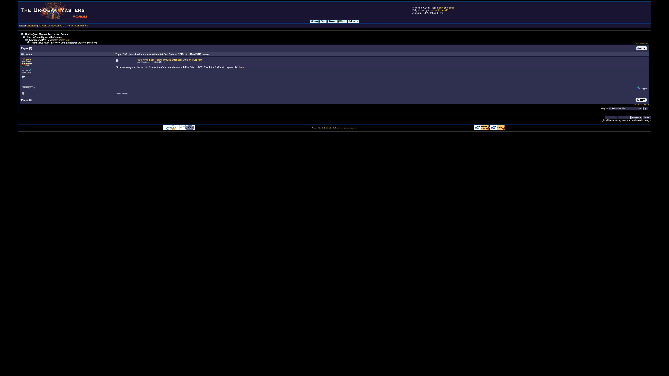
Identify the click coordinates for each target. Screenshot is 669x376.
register (450, 7)
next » (645, 43)
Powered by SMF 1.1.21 (321, 128)
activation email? (439, 10)
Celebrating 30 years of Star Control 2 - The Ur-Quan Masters (57, 25)
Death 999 (64, 40)
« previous (639, 43)
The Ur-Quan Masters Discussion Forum (46, 34)
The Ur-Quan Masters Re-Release (44, 37)
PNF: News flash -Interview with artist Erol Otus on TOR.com (64, 42)
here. (241, 67)
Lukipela (26, 59)
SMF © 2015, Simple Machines (345, 128)
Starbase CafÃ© (37, 40)
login (441, 7)
